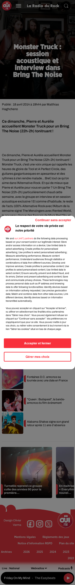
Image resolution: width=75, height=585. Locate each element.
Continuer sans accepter (53, 220)
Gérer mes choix (37, 356)
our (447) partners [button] (23, 238)
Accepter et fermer (37, 343)
